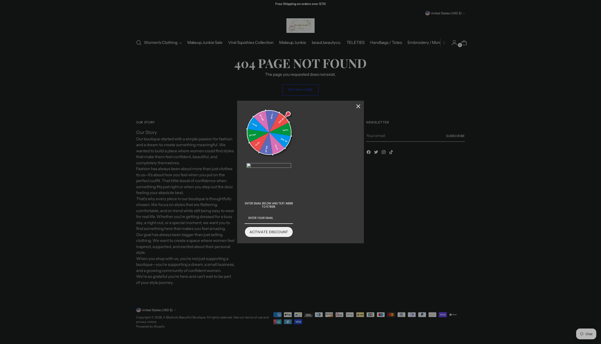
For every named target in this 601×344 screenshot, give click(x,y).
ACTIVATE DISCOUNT (269, 232)
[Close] (358, 106)
